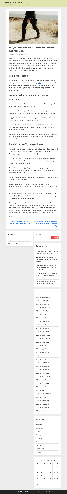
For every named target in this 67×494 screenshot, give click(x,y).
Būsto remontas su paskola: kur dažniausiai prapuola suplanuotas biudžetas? (46, 259)
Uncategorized (40, 449)
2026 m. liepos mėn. (42, 300)
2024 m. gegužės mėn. (43, 390)
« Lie (37, 484)
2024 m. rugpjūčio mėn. (43, 380)
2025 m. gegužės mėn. (43, 349)
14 (51, 472)
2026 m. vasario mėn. (43, 318)
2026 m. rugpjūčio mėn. (43, 297)
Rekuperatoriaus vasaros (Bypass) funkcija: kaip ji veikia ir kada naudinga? (47, 275)
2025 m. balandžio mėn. (43, 352)
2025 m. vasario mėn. (43, 359)
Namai (38, 431)
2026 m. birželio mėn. (43, 304)
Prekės (13, 217)
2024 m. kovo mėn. (42, 397)
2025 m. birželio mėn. (43, 345)
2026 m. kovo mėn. (42, 314)
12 (44, 472)
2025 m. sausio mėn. (43, 363)
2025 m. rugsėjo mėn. (43, 335)
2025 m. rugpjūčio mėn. (43, 338)
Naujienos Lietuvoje (14, 240)
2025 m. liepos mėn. (42, 342)
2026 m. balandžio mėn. (43, 311)
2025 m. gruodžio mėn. (43, 325)
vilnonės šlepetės (13, 243)
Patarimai (39, 438)
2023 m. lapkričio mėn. (43, 411)
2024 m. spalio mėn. (42, 373)
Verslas (38, 452)
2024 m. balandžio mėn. (43, 394)
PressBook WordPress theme (48, 492)
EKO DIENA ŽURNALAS (14, 3)
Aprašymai (39, 424)
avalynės (16, 58)
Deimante (23, 54)
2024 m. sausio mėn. (43, 404)
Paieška (38, 234)
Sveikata (38, 445)
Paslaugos (39, 435)
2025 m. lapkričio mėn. (43, 328)
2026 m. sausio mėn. (43, 321)
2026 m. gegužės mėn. (43, 307)
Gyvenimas (39, 428)
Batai (39, 83)
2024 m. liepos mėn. (42, 383)
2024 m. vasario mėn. (43, 400)
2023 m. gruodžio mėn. (43, 407)
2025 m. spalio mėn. (42, 331)
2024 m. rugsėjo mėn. (43, 376)
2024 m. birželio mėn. (43, 387)
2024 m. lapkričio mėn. (43, 369)
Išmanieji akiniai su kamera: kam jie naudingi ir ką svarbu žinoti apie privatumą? (47, 267)
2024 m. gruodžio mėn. (43, 366)
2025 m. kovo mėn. (42, 356)
